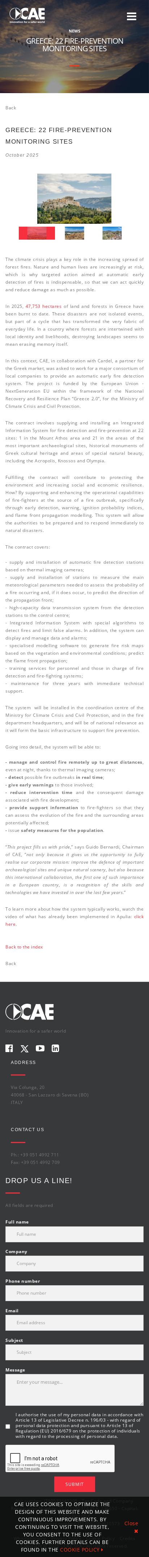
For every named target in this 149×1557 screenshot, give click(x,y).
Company (16, 1251)
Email (12, 1311)
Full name (17, 1222)
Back (10, 108)
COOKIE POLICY (80, 1549)
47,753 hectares (44, 306)
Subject (14, 1340)
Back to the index (24, 947)
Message (15, 1370)
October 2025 (22, 155)
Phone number (22, 1281)
